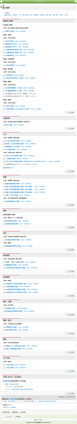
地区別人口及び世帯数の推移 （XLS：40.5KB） (20, 144)
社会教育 (42, 15)
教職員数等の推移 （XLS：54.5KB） (17, 265)
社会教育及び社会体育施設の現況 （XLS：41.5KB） (22, 284)
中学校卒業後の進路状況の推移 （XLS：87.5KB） (21, 268)
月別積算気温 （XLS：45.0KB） (15, 55)
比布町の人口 (9, 167)
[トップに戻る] (22, 416)
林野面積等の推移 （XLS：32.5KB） (17, 221)
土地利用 (15, 15)
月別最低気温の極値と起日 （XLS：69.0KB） (20, 52)
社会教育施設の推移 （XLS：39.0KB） (18, 286)
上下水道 (66, 15)
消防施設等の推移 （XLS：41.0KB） (17, 327)
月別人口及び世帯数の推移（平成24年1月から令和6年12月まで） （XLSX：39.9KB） (33, 161)
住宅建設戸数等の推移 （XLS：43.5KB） (18, 240)
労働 (23, 15)
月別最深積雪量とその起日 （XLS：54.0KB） (20, 91)
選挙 (61, 15)
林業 (27, 15)
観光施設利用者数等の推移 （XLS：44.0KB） (20, 311)
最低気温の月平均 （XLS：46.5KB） (17, 47)
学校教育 (36, 15)
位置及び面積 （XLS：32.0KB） (15, 31)
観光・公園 (48, 15)
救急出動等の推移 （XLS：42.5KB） (17, 330)
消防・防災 (55, 15)
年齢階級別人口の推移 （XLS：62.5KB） (18, 146)
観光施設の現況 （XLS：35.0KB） (16, 308)
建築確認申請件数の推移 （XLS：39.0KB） (19, 246)
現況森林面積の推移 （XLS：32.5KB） (18, 224)
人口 (20, 15)
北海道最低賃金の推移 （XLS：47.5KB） (18, 201)
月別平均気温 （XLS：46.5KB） (15, 41)
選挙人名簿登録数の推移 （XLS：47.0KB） (19, 349)
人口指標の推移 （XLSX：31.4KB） (17, 158)
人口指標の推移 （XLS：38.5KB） (16, 149)
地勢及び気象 (8, 15)
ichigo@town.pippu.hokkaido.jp (22, 389)
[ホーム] (1, 1)
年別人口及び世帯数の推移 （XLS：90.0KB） (20, 155)
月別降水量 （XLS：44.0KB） (15, 75)
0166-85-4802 (14, 384)
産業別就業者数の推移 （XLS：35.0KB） (18, 183)
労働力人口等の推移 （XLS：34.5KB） (18, 195)
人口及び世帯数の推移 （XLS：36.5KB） (18, 141)
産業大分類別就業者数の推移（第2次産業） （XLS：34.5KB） (25, 189)
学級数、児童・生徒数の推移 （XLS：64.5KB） (20, 262)
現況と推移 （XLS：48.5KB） (15, 125)
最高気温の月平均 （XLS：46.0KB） (17, 44)
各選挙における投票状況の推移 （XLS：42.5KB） (21, 346)
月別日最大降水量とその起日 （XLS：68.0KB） (20, 78)
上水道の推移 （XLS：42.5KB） (15, 365)
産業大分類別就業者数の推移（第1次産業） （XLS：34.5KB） (25, 186)
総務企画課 (7, 381)
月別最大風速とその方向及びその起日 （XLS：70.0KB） (23, 109)
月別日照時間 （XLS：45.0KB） (15, 65)
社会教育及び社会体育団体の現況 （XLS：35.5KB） (22, 292)
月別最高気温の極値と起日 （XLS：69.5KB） (20, 49)
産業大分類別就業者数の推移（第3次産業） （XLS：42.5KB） (25, 192)
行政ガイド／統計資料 (10, 407)
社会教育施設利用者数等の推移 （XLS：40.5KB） (21, 289)
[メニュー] (76, 1)
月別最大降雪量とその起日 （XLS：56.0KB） (20, 88)
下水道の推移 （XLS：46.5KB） (15, 367)
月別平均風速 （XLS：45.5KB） (15, 106)
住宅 (31, 15)
